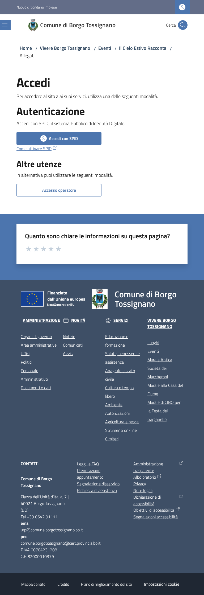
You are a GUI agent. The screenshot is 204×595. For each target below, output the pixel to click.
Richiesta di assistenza (97, 490)
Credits (63, 584)
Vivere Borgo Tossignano (65, 48)
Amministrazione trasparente (148, 467)
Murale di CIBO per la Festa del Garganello (163, 410)
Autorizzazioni (117, 413)
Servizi (121, 320)
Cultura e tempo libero (119, 391)
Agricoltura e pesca (122, 421)
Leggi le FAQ (88, 464)
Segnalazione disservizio (98, 484)
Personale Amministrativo (34, 374)
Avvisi (68, 353)
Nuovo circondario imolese (36, 7)
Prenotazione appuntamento (90, 473)
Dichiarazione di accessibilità (147, 500)
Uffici (25, 353)
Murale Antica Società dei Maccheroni (159, 368)
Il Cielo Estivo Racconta (142, 48)
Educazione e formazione (116, 340)
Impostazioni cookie (161, 584)
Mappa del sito (33, 584)
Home (26, 48)
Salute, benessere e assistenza (122, 357)
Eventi (104, 48)
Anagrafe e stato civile (120, 374)
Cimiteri (111, 439)
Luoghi (153, 342)
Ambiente (113, 404)
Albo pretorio (144, 477)
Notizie (69, 336)
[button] (183, 25)
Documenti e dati (36, 387)
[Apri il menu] (5, 25)
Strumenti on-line (121, 430)
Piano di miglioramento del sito (106, 584)
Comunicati (73, 345)
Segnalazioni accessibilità (155, 517)
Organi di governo (36, 336)
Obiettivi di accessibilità (153, 510)
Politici (26, 362)
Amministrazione (41, 320)
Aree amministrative (39, 345)
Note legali (142, 490)
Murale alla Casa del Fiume (165, 389)
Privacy (139, 484)
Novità (78, 320)
